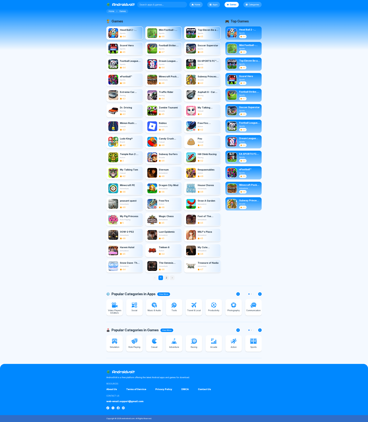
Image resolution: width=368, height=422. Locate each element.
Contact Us (204, 389)
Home (197, 4)
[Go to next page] (172, 277)
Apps (215, 4)
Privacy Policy (163, 389)
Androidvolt (123, 372)
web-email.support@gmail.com (124, 401)
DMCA (185, 389)
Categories (254, 4)
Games (233, 4)
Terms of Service (136, 389)
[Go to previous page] (155, 277)
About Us (111, 389)
